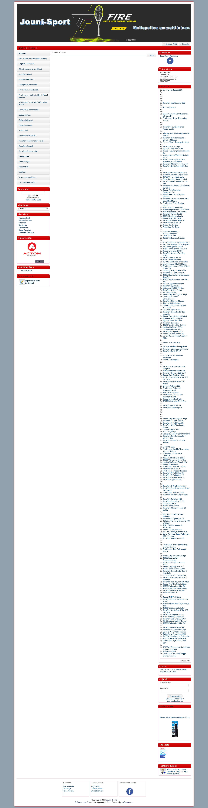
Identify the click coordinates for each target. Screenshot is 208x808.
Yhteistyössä (25, 238)
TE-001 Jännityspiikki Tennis (174, 621)
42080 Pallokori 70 (170, 593)
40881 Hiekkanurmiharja (173, 216)
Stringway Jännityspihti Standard (176, 434)
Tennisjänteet (24, 156)
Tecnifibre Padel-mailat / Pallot (31, 141)
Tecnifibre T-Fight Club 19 (173, 519)
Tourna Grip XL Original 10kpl (175, 295)
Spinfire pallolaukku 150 (172, 90)
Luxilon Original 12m (171, 429)
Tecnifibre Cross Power (172, 290)
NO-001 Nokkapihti (171, 360)
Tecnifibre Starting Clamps (173, 301)
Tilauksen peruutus (26, 232)
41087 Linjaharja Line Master (174, 212)
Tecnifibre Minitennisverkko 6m (175, 164)
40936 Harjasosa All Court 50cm (176, 210)
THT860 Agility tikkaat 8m (173, 284)
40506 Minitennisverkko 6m (174, 623)
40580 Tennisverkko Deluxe (174, 325)
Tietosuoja (66, 789)
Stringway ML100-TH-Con (173, 288)
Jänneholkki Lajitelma (171, 303)
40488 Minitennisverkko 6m (174, 371)
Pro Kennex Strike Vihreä (173, 493)
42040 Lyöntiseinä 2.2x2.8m (174, 401)
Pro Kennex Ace (169, 236)
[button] (170, 44)
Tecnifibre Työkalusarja (172, 480)
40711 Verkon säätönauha (173, 617)
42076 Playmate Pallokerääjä (175, 588)
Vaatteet (22, 172)
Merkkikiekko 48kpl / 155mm (175, 264)
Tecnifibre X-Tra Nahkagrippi (174, 486)
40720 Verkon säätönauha (173, 177)
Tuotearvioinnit (25, 276)
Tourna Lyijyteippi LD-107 (173, 567)
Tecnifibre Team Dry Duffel (174, 501)
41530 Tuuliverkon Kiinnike (174, 238)
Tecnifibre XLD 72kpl (171, 147)
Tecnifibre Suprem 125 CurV (174, 373)
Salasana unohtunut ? (175, 699)
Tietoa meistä (67, 791)
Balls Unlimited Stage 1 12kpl (175, 179)
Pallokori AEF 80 (169, 504)
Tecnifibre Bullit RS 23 (172, 257)
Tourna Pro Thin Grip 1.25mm (175, 584)
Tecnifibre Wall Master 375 (173, 538)
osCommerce (127, 802)
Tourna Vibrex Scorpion (172, 530)
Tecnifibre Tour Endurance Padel (176, 242)
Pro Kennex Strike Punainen (174, 467)
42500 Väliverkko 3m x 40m (174, 460)
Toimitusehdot (24, 218)
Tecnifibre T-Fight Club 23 (173, 614)
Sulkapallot (23, 130)
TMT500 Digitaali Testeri (173, 247)
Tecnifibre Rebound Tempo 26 (175, 173)
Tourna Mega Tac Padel (172, 399)
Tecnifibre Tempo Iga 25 (172, 408)
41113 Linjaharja (169, 107)
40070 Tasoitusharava (172, 260)
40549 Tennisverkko (171, 506)
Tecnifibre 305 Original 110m (174, 619)
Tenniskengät (24, 162)
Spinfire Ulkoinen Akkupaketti (175, 347)
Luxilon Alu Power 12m (172, 329)
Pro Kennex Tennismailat (29, 110)
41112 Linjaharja (169, 432)
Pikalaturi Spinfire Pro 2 (172, 310)
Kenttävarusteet (25, 74)
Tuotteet (31, 48)
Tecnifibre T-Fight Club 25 (173, 473)
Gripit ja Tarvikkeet (26, 64)
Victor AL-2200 (169, 447)
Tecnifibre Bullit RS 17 (172, 351)
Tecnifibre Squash (26, 146)
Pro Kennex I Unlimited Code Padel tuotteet (33, 96)
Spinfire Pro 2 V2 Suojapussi (174, 575)
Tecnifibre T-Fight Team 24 (173, 220)
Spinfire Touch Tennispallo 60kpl (176, 142)
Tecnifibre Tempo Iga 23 (172, 214)
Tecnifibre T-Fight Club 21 (173, 332)
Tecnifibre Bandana (170, 323)
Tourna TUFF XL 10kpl (172, 218)
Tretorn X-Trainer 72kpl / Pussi (175, 175)
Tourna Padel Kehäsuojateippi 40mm (175, 711)
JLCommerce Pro (82, 802)
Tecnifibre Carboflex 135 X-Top (175, 166)
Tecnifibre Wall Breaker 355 (174, 103)
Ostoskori (164, 86)
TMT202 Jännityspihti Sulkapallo (176, 636)
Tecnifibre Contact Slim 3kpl (174, 630)
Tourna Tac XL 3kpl (170, 225)
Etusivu (22, 48)
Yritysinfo (22, 223)
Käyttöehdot (23, 228)
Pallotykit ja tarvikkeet (28, 85)
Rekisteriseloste (25, 220)
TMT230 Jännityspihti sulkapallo (176, 244)
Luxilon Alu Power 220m (172, 327)
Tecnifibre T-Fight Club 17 (173, 475)
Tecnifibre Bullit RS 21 (172, 469)
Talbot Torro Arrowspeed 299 (174, 634)
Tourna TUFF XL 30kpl (172, 597)
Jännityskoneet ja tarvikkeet (30, 69)
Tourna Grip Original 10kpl (173, 375)
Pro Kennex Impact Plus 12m (175, 471)
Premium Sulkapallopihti (173, 319)
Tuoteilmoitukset (168, 766)
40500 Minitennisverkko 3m (174, 586)
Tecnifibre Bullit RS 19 (172, 223)
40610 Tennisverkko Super (174, 569)
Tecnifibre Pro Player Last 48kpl (176, 582)
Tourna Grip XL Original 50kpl (175, 316)
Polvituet (22, 53)
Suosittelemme (97, 791)
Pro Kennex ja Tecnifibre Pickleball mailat (33, 103)
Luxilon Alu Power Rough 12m (175, 462)
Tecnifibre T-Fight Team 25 (173, 477)
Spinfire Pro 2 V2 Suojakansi (174, 632)
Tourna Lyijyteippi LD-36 (172, 251)
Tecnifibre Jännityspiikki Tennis (175, 349)
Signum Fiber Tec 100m (172, 321)
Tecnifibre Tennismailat (28, 151)
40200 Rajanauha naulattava (174, 638)
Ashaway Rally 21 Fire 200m (174, 271)
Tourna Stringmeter (170, 464)
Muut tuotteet (26, 271)
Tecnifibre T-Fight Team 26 (173, 273)
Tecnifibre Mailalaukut (27, 136)
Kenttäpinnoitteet (169, 292)
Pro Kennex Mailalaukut (28, 90)
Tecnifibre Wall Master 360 (173, 628)
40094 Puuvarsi (169, 652)
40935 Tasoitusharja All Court (175, 249)
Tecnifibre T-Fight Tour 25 (173, 423)
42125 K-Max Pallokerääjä (173, 458)
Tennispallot (23, 167)
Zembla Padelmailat (27, 182)
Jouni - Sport (111, 800)
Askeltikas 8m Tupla (171, 227)
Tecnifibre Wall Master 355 (173, 590)
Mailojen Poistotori (26, 79)
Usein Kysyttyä (25, 230)
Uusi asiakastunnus (175, 701)
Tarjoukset (95, 786)
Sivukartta (23, 225)
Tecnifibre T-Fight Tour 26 (173, 421)
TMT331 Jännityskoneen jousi (175, 532)
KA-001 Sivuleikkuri (171, 392)
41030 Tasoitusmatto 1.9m (173, 608)
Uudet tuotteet (166, 706)
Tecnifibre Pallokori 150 (172, 499)
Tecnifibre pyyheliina (171, 286)
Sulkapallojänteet (26, 120)
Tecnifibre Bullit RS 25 (172, 405)
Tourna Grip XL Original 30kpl (175, 419)
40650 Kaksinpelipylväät (173, 207)
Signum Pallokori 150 (171, 386)
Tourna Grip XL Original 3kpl (174, 556)
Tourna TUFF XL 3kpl (171, 342)
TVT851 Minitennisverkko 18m (175, 262)
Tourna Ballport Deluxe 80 (173, 334)
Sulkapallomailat (25, 125)
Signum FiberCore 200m (173, 149)
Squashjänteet (24, 115)
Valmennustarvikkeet (27, 177)
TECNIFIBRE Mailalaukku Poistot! (33, 59)
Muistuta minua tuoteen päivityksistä (177, 771)
